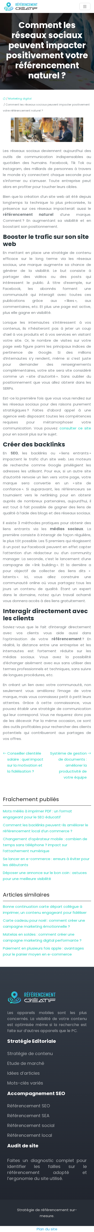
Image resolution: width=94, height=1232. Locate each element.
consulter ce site (75, 428)
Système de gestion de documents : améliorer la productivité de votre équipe (68, 765)
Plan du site (47, 1229)
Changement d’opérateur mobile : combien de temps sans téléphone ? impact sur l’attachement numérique (45, 844)
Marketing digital (20, 98)
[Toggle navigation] (84, 6)
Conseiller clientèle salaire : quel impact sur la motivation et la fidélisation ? (25, 762)
